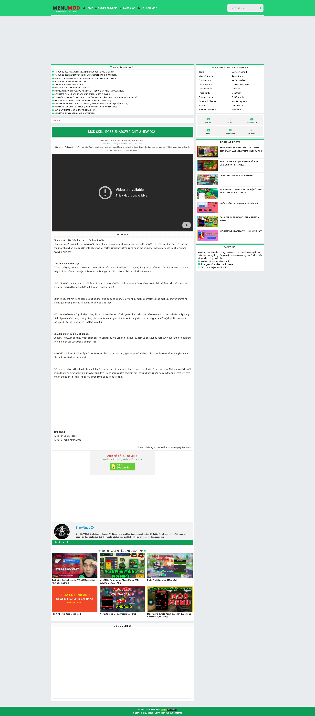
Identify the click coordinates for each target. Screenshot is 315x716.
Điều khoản (148, 713)
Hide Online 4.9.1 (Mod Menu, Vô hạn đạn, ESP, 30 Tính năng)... (83, 101)
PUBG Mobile (238, 97)
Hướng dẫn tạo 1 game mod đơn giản (239, 203)
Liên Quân (236, 93)
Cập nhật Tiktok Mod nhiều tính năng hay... (75, 110)
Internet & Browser (207, 109)
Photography (205, 80)
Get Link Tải (123, 467)
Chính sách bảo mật (164, 713)
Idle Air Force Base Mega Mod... (69, 85)
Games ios (128, 8)
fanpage (230, 123)
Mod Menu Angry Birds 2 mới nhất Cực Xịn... (75, 113)
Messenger (252, 123)
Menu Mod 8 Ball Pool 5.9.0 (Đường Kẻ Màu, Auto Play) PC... (82, 94)
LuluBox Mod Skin (240, 84)
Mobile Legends (239, 101)
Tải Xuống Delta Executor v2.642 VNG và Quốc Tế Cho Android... (84, 72)
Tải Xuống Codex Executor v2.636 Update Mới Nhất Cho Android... (85, 75)
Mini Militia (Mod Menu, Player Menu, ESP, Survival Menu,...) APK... (85, 78)
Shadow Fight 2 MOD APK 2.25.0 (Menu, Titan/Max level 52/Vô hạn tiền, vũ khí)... (92, 104)
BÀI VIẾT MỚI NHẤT (123, 67)
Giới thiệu (137, 713)
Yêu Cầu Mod (148, 8)
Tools (201, 72)
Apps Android (238, 76)
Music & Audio (206, 76)
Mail (208, 134)
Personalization (206, 97)
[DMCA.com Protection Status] (168, 710)
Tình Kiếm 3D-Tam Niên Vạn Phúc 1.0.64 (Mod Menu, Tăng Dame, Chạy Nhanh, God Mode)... (96, 97)
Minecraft (236, 109)
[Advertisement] (157, 40)
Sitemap (178, 713)
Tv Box (202, 105)
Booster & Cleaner (207, 101)
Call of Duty (237, 105)
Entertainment (205, 88)
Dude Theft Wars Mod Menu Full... (71, 81)
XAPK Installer (238, 80)
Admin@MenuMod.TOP (218, 267)
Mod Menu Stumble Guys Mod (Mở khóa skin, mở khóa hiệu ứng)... (86, 107)
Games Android (107, 8)
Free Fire (236, 88)
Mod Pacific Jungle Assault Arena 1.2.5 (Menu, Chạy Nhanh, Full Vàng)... (89, 91)
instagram (230, 134)
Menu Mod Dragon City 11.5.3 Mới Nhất (241, 231)
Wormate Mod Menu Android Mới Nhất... (73, 88)
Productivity (204, 93)
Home (89, 8)
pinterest (252, 134)
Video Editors (205, 84)
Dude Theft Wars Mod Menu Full (237, 175)
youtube (208, 123)
